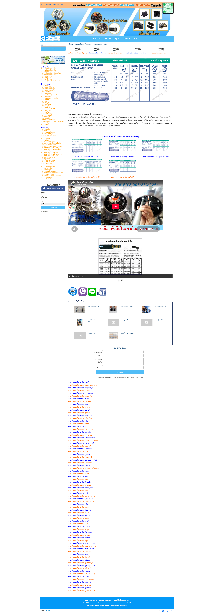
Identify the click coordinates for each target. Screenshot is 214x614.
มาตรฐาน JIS (92, 333)
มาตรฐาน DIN (125, 320)
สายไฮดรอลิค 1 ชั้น (93, 307)
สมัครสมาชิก (45, 214)
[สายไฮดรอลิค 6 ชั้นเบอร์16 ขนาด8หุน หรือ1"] (122, 153)
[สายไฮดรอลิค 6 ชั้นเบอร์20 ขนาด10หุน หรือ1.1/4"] (155, 153)
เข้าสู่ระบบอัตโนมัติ (47, 202)
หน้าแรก (70, 44)
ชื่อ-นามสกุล (97, 352)
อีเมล (43, 192)
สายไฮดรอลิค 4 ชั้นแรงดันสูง (95, 320)
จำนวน (99, 368)
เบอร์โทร (99, 356)
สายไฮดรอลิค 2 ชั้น (127, 307)
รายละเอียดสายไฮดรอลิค (83, 44)
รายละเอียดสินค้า (98, 361)
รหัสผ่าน (44, 197)
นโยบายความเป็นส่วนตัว (132, 377)
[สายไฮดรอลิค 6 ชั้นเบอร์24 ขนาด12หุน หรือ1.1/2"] (87, 174)
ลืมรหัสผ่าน (44, 211)
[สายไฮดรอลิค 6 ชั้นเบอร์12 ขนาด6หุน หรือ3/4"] (87, 154)
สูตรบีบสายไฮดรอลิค (127, 333)
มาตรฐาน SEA (158, 320)
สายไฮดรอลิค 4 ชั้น (160, 307)
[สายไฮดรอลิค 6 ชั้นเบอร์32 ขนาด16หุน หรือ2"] (122, 173)
